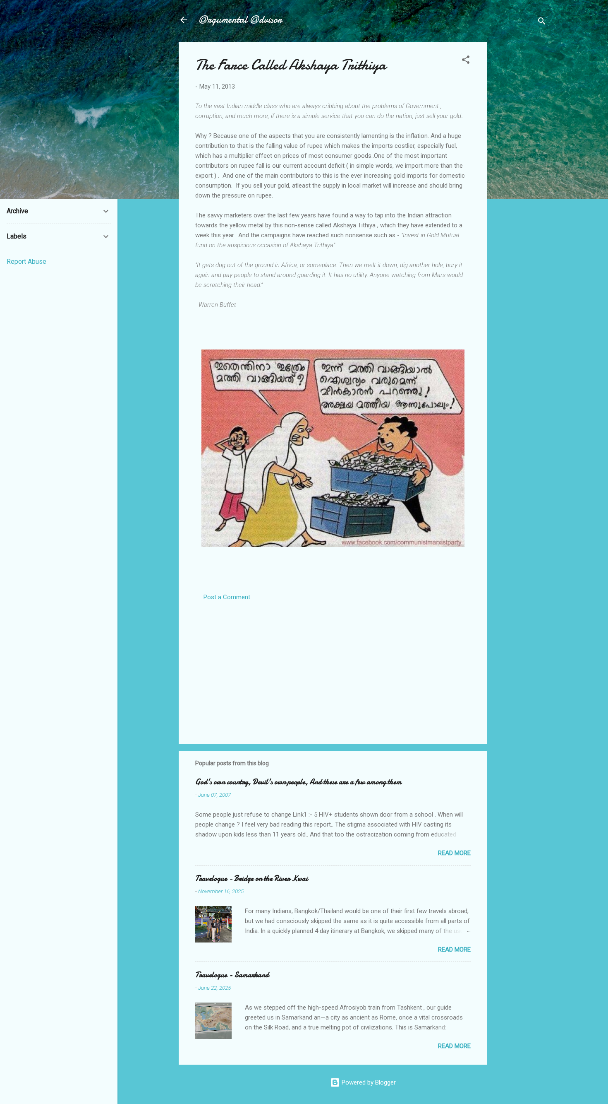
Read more (454, 853)
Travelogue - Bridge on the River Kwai (251, 878)
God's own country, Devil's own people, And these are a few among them (298, 782)
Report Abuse (26, 261)
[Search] (542, 22)
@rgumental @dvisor (240, 20)
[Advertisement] (520, 166)
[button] (466, 61)
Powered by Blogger (368, 1082)
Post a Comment (226, 597)
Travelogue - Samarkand (232, 975)
